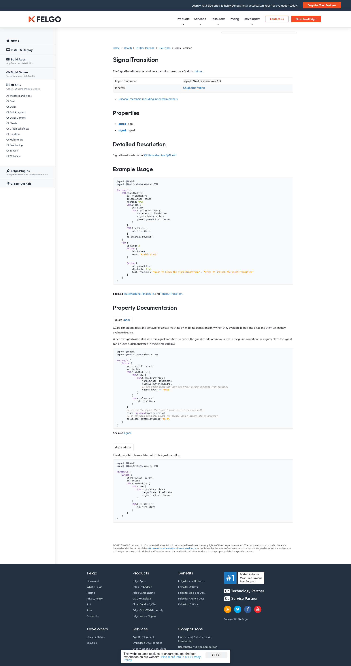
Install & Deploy (21, 50)
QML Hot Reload (142, 598)
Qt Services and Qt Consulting (149, 648)
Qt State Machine (145, 48)
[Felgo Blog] (227, 609)
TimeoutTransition (171, 293)
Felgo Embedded (142, 587)
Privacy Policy (95, 598)
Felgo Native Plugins (144, 616)
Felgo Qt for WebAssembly (148, 610)
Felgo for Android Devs (191, 598)
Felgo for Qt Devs (188, 587)
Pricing (234, 19)
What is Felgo (94, 587)
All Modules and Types (19, 95)
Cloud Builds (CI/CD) (144, 604)
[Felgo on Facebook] (247, 609)
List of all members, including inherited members (148, 99)
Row (124, 243)
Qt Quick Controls (16, 117)
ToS (89, 604)
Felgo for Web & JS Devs (191, 592)
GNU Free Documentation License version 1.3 (172, 548)
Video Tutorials (20, 183)
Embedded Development (147, 642)
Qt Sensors (12, 150)
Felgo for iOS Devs (188, 604)
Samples (92, 642)
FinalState (148, 293)
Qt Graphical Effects (17, 128)
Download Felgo (306, 19)
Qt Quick (11, 106)
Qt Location (13, 134)
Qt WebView (13, 156)
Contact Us (277, 19)
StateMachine (132, 293)
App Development (143, 637)
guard (122, 124)
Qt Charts (11, 123)
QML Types (164, 48)
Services (200, 19)
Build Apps (19, 60)
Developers (252, 19)
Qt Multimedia (14, 139)
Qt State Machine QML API (160, 155)
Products (183, 19)
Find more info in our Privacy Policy (162, 658)
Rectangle (122, 190)
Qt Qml (10, 101)
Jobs (89, 610)
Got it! (216, 655)
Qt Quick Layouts (16, 112)
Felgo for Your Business (322, 5)
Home (14, 40)
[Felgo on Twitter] (237, 609)
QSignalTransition (194, 88)
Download (93, 581)
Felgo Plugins (27, 172)
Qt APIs (23, 86)
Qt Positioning (14, 145)
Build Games (20, 73)
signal (122, 130)
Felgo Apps (139, 581)
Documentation (96, 637)
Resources (217, 19)
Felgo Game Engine (144, 592)
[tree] (27, 113)
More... (199, 71)
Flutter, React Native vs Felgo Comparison (194, 639)
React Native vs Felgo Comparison (197, 646)
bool (127, 320)
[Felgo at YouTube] (257, 609)
